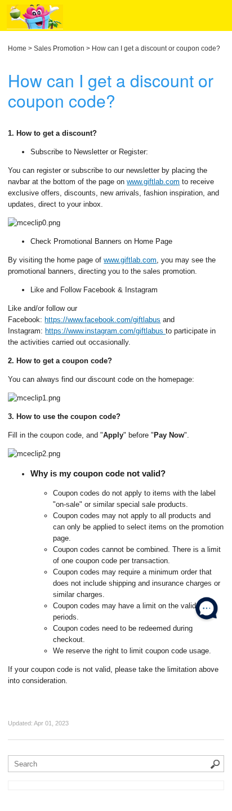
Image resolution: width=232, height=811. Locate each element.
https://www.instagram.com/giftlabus (105, 331)
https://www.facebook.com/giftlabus (102, 319)
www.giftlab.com (153, 181)
